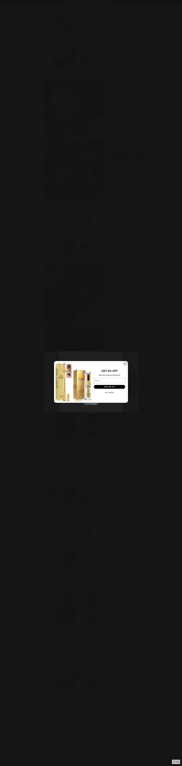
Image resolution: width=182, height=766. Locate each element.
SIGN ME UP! (109, 387)
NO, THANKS (109, 392)
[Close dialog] (125, 363)
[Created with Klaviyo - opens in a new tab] (91, 404)
